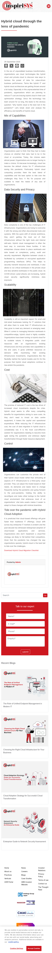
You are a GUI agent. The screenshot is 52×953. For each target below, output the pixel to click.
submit (25, 652)
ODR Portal (8, 882)
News (23, 868)
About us (7, 871)
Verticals (7, 878)
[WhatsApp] (22, 66)
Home (6, 868)
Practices (8, 875)
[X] (11, 66)
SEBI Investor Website (26, 883)
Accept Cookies (34, 948)
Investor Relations (41, 869)
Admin (18, 562)
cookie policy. (13, 942)
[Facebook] (17, 66)
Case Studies (26, 878)
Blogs (23, 875)
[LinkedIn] (6, 66)
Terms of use (43, 880)
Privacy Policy (41, 875)
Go (45, 595)
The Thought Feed (43, 888)
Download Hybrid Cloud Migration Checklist (21, 550)
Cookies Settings (16, 948)
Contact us (42, 884)
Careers (24, 871)
